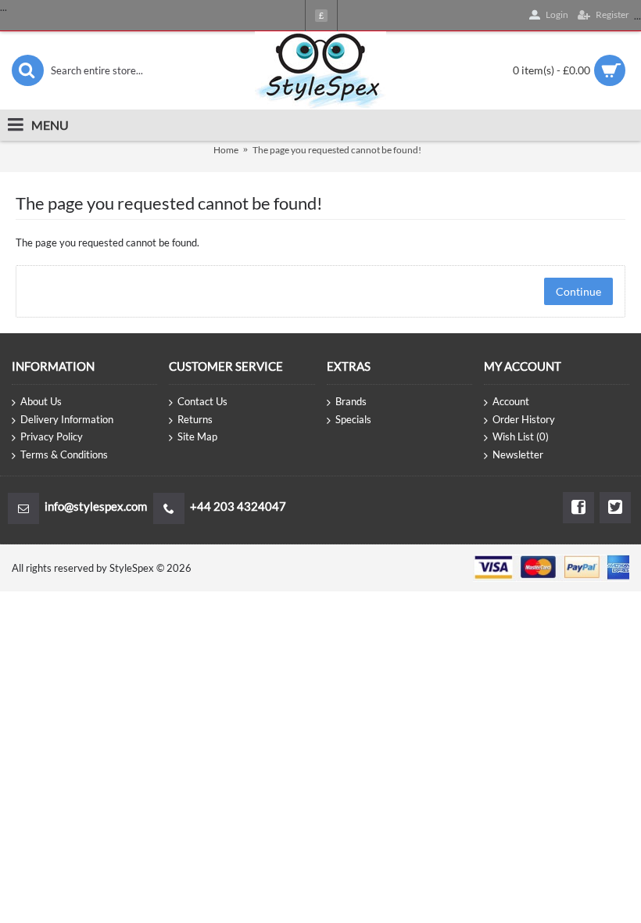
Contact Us (202, 401)
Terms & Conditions (64, 454)
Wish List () (520, 436)
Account (510, 401)
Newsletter (517, 454)
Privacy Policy (51, 436)
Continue (578, 291)
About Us (41, 401)
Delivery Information (66, 419)
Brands (351, 401)
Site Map (197, 436)
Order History (523, 419)
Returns (195, 419)
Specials (353, 419)
